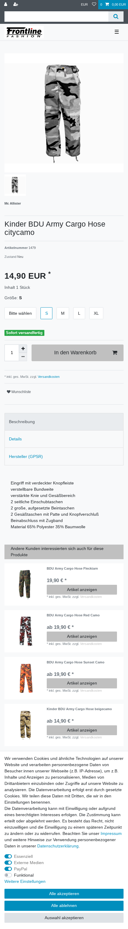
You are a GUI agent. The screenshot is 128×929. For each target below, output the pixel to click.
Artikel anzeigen (82, 589)
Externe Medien (29, 862)
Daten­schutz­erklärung (58, 846)
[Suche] (116, 16)
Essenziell (23, 856)
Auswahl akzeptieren (64, 917)
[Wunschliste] (94, 4)
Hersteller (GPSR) (26, 456)
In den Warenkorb (75, 353)
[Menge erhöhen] (23, 349)
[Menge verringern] (23, 357)
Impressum (111, 833)
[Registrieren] (16, 4)
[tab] (64, 422)
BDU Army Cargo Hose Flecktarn (72, 568)
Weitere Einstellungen (25, 881)
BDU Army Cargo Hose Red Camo (73, 615)
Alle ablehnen (64, 905)
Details (15, 439)
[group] (25, 584)
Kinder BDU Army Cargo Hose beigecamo (79, 709)
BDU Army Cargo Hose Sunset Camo (75, 662)
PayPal (20, 868)
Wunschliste (20, 392)
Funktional (24, 875)
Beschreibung (22, 421)
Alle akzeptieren (64, 893)
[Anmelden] (6, 4)
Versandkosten (48, 376)
